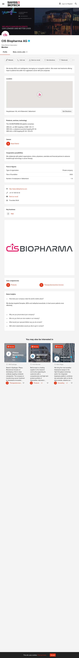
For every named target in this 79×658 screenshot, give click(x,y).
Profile (5, 52)
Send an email (13, 196)
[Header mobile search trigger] (76, 3)
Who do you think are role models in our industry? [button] (24, 318)
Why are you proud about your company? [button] (22, 314)
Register (70, 4)
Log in (64, 4)
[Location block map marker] (39, 95)
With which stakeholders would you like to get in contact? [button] (26, 326)
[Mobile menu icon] (3, 4)
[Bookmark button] (23, 383)
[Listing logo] (5, 35)
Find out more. (42, 655)
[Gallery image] (39, 248)
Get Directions (67, 111)
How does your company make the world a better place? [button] (26, 299)
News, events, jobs (20, 52)
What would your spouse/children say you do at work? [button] (25, 322)
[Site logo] (14, 3)
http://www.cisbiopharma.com (18, 189)
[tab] (39, 298)
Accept (53, 655)
